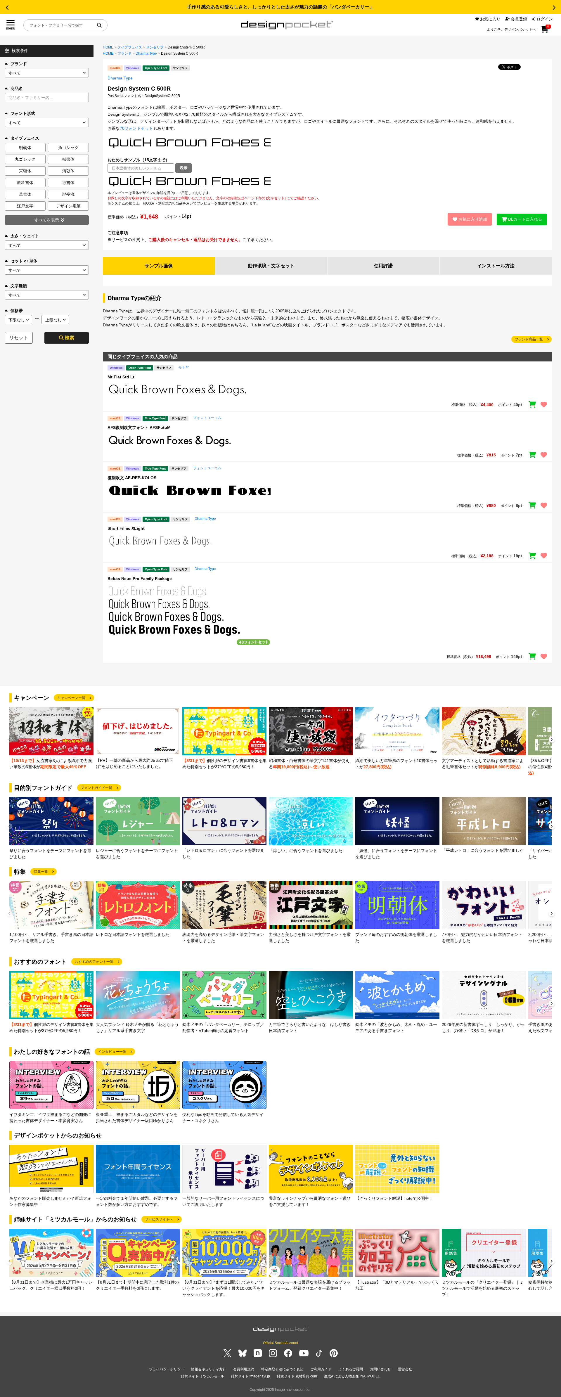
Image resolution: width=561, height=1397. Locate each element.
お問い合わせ (380, 1369)
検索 (69, 337)
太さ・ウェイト (25, 235)
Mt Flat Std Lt (121, 377)
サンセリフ (155, 47)
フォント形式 (23, 113)
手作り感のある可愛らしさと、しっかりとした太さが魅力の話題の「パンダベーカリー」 (280, 6)
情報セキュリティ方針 (208, 1369)
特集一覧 (41, 872)
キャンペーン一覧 (71, 698)
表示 (183, 168)
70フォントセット (136, 128)
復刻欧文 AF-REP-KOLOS (132, 477)
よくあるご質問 (350, 1369)
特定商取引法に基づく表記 (282, 1369)
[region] (327, 181)
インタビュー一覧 (112, 1052)
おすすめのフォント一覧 (94, 962)
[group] (51, 738)
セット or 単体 (24, 261)
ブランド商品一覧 (529, 339)
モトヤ (183, 367)
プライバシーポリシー (166, 1369)
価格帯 (17, 310)
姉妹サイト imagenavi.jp (250, 1376)
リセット (18, 337)
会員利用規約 (243, 1369)
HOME (108, 47)
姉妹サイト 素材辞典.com (297, 1376)
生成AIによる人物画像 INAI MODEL (352, 1376)
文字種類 (19, 285)
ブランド (19, 63)
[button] (7, 8)
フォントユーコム (207, 418)
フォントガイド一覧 (96, 788)
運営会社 (405, 1369)
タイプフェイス (129, 47)
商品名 (17, 88)
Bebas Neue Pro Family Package (140, 578)
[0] (544, 31)
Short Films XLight (126, 528)
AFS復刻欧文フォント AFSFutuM (139, 427)
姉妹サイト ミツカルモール (202, 1376)
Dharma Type (146, 53)
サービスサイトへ (159, 1219)
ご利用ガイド (320, 1369)
